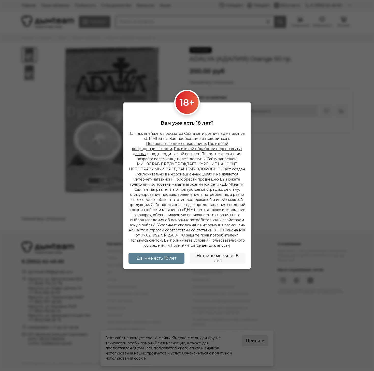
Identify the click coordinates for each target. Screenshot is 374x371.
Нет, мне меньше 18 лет (218, 258)
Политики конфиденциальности (200, 245)
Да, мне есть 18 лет (156, 258)
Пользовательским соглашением (176, 143)
